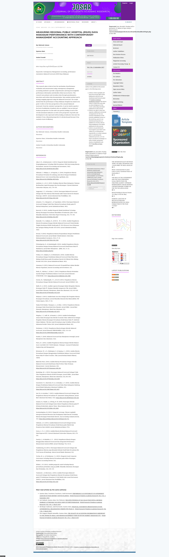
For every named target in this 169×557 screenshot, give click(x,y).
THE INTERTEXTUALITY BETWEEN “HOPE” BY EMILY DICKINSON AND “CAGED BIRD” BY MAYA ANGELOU (122, 163)
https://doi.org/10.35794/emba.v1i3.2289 (48, 379)
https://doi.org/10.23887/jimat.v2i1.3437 (47, 389)
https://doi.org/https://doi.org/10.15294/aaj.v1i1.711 (54, 419)
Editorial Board (117, 45)
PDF (89, 45)
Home (40, 22)
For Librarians (117, 80)
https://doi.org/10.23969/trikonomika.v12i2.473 (50, 332)
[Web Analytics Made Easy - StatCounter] (114, 152)
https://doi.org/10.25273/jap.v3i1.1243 (47, 481)
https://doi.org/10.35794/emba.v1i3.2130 (48, 292)
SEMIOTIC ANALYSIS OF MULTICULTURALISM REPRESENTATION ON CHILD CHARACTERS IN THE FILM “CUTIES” (120, 202)
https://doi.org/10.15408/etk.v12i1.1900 (59, 276)
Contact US (116, 67)
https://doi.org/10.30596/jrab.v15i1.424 (67, 398)
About (93, 22)
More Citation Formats (93, 188)
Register (124, 3)
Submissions (60, 22)
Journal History (117, 105)
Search (129, 22)
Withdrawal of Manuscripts (121, 95)
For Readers (116, 73)
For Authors (116, 76)
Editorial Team (73, 22)
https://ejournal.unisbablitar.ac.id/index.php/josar (54, 538)
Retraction (116, 99)
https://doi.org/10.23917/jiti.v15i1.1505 (47, 240)
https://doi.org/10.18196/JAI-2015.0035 (47, 168)
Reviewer (85, 22)
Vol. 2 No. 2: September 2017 (57, 27)
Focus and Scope (118, 42)
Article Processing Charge (121, 64)
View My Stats (121, 152)
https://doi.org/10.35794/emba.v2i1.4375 (48, 311)
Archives (44, 27)
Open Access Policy (118, 89)
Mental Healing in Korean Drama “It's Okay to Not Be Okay (122, 193)
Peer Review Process (119, 54)
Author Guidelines (118, 51)
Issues (48, 22)
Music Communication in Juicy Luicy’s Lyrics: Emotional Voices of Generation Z (122, 171)
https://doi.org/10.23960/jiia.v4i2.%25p (47, 179)
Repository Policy (118, 86)
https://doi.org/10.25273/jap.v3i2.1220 (47, 198)
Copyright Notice (118, 83)
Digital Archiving (118, 102)
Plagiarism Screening (119, 61)
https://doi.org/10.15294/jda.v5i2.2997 (47, 217)
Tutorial (115, 111)
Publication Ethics (118, 57)
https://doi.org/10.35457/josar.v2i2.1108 (50, 66)
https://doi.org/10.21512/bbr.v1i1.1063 (47, 408)
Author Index (117, 92)
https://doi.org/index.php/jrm (44, 251)
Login (131, 3)
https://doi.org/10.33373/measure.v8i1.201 (48, 368)
